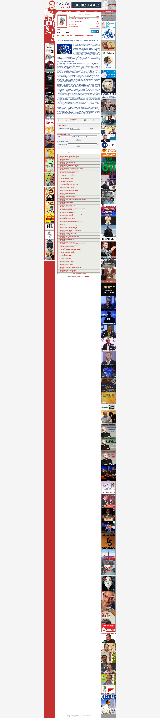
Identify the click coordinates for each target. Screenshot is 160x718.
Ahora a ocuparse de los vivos (71, 184)
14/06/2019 (61, 203)
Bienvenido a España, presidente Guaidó (73, 168)
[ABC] (97, 16)
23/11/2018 (61, 248)
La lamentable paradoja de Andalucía (72, 249)
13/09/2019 (61, 193)
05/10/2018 (61, 258)
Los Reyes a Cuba (68, 183)
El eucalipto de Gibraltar (69, 193)
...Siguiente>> (86, 276)
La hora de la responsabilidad (71, 157)
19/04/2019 (61, 215)
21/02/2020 (61, 162)
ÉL (64, 224)
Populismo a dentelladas (69, 188)
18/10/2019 (61, 185)
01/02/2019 (61, 231)
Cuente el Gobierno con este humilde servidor (74, 243)
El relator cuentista (68, 163)
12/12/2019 (61, 177)
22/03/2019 (61, 221)
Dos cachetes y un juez (69, 222)
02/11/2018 (61, 252)
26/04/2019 (61, 212)
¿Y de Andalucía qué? (69, 248)
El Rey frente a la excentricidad (71, 165)
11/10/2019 (61, 187)
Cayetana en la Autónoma (70, 217)
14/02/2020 (61, 163)
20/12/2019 (61, 175)
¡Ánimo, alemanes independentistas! (72, 268)
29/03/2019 (61, 219)
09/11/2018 (61, 251)
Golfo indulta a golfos (75, 16)
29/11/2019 (61, 178)
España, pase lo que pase (76, 21)
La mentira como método (69, 162)
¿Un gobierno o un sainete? (70, 166)
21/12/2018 (61, 240)
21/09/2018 (61, 261)
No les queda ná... (68, 234)
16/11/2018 (61, 249)
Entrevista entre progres (69, 218)
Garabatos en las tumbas (70, 252)
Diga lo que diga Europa (69, 175)
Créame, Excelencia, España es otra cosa (73, 225)
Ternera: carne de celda (69, 209)
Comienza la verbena (69, 256)
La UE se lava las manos (76, 19)
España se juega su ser (69, 212)
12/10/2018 (61, 256)
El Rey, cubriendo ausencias (70, 227)
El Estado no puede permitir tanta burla (73, 221)
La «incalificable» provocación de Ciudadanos (74, 208)
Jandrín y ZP (73, 24)
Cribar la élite (67, 159)
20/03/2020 (61, 156)
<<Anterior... (73, 276)
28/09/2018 (61, 259)
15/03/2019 (61, 222)
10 (82, 276)
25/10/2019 (61, 184)
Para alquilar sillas (68, 194)
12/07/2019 (61, 199)
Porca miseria (67, 203)
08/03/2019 (61, 224)
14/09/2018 (61, 262)
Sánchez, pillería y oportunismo (71, 251)
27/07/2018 (61, 265)
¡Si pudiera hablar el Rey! (70, 205)
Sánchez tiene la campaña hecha (71, 228)
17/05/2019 (61, 209)
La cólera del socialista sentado (71, 236)
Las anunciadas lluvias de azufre (71, 171)
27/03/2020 (61, 154)
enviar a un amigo (63, 120)
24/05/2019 (61, 208)
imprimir (97, 120)
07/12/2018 (61, 245)
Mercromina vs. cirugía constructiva (72, 267)
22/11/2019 (61, 180)
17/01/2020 (61, 169)
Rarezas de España (68, 264)
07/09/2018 (61, 264)
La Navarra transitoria (69, 206)
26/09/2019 (61, 190)
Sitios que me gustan (108, 20)
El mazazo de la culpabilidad (70, 180)
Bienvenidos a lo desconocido (71, 172)
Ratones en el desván (69, 261)
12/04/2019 (61, 217)
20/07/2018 (61, 267)
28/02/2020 (61, 160)
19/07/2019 (61, 197)
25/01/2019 (61, 233)
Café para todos (74, 26)
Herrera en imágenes (109, 18)
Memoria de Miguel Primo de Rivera (72, 245)
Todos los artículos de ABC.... (79, 273)
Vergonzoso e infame (69, 187)
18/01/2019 (61, 234)
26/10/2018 (61, 254)
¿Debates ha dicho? (68, 215)
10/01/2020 (61, 171)
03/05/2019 (61, 211)
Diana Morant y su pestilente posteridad (80, 18)
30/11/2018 (61, 246)
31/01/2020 (61, 166)
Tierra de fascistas (68, 181)
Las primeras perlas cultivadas (71, 169)
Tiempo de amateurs (69, 200)
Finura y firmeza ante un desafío (71, 237)
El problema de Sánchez (69, 262)
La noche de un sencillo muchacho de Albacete (75, 199)
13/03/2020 (61, 157)
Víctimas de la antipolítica (70, 270)
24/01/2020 (61, 168)
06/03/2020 (61, 159)
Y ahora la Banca (68, 255)
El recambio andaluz (69, 239)
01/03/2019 (61, 225)
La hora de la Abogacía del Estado (72, 174)
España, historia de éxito (70, 242)
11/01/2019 (61, 236)
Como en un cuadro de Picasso (71, 190)
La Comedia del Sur (68, 258)
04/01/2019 (61, 237)
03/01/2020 (61, 172)
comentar (74, 119)
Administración (108, 13)
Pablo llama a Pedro (68, 178)
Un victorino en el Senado (70, 233)
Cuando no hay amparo (69, 185)
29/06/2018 (61, 271)
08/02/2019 (61, 230)
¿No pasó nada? (68, 160)
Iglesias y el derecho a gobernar (71, 211)
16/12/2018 (61, 242)
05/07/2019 (61, 200)
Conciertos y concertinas (70, 265)
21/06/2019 (61, 202)
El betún (66, 191)
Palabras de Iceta (68, 219)
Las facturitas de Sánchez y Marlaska (72, 271)
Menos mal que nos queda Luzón (78, 23)
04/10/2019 (61, 188)
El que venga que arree (69, 259)
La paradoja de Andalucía (70, 196)
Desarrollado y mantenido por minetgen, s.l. (79, 716)
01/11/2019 (61, 183)
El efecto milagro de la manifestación (72, 230)
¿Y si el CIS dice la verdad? (70, 254)
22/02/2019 (61, 227)
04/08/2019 (61, 196)
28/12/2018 (61, 239)
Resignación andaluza (69, 246)
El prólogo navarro (68, 202)
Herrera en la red (107, 15)
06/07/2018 (61, 270)
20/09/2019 (61, 191)
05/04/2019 (61, 218)
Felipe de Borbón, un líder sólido (71, 156)
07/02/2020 (61, 165)
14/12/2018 (61, 243)
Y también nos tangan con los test (72, 154)
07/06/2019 (61, 205)
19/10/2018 (61, 255)
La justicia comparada (69, 177)
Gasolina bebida (68, 240)
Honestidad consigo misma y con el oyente (74, 214)
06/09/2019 (61, 194)
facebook (88, 120)
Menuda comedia (68, 197)
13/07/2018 (61, 268)
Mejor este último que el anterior (71, 231)
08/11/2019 (61, 181)
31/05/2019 (61, 206)
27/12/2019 (61, 174)
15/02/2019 (61, 228)
